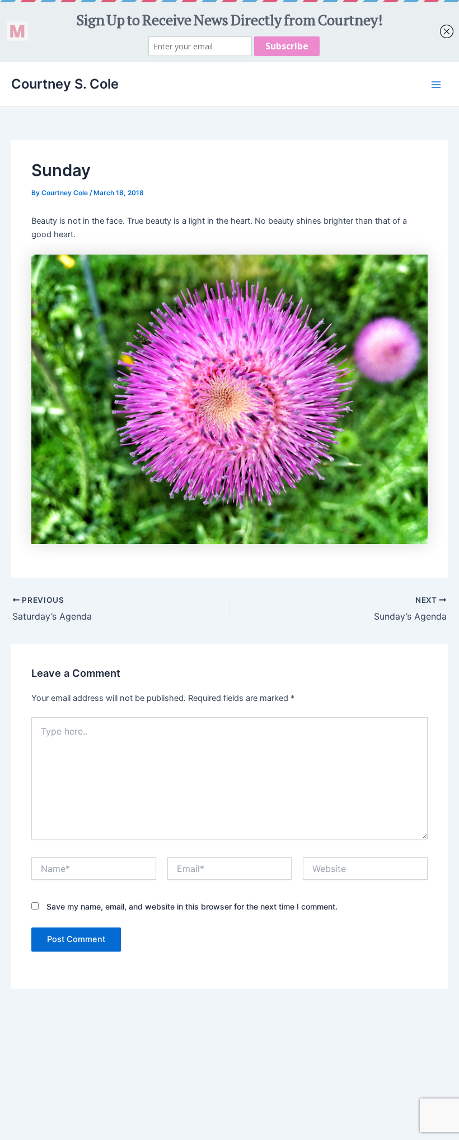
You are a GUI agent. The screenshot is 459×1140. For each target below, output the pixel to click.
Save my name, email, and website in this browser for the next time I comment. (192, 906)
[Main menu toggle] (436, 84)
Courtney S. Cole (65, 84)
